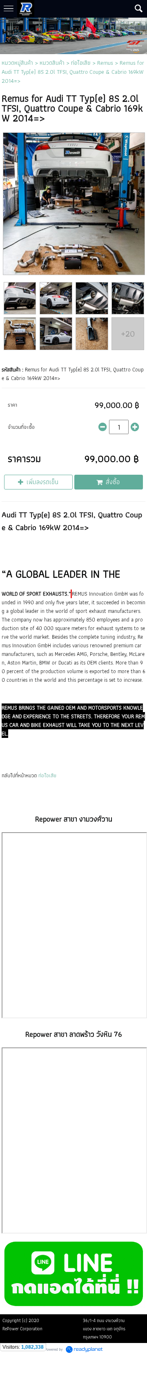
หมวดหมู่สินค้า (17, 62)
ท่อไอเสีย (81, 62)
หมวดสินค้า (52, 62)
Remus (105, 62)
